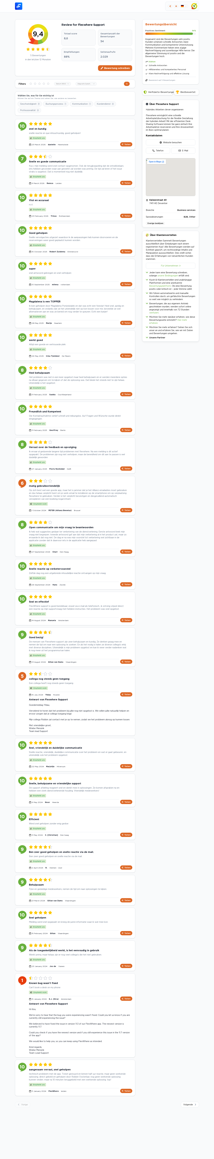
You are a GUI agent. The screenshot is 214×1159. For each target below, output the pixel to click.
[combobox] (62, 84)
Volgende (188, 1104)
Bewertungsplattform (160, 286)
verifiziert (154, 313)
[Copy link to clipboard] (170, 6)
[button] (170, 337)
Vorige (24, 1104)
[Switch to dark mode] (176, 6)
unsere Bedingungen (168, 275)
